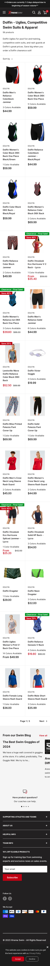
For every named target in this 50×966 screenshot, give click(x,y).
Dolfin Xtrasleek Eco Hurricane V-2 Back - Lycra (37, 264)
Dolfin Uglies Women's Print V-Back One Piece (11, 645)
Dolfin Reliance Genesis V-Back (36, 643)
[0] (45, 12)
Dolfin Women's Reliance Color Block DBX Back (36, 210)
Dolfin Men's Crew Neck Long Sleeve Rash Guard (12, 481)
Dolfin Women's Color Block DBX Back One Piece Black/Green (11, 154)
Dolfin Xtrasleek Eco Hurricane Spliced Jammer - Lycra (12, 537)
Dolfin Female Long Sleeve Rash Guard (12, 697)
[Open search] (33, 12)
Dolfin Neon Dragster (34, 592)
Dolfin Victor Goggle (34, 372)
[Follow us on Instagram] (10, 898)
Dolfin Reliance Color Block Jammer (10, 264)
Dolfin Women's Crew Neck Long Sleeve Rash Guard (37, 481)
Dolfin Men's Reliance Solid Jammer (35, 319)
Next (41, 721)
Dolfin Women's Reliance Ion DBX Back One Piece (11, 319)
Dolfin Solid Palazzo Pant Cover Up (34, 427)
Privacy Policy (35, 953)
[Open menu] (4, 12)
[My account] (39, 12)
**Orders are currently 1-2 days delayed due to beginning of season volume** (25, 4)
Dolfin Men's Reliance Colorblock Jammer (9, 97)
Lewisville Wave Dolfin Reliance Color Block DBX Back (11, 375)
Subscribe (12, 877)
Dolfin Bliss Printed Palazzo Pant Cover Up (12, 427)
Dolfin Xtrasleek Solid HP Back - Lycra (36, 535)
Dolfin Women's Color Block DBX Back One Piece (36, 95)
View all (43, 735)
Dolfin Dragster (10, 591)
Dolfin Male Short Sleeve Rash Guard (37, 697)
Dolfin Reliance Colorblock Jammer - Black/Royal (35, 154)
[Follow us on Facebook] (5, 898)
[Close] (47, 947)
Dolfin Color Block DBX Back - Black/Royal (12, 210)
